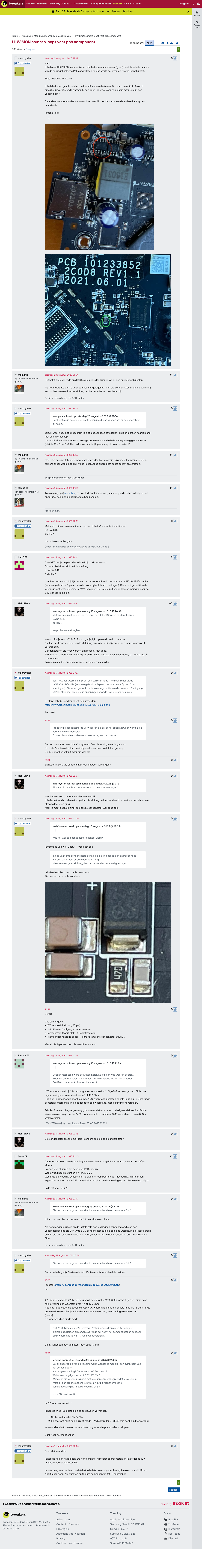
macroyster (24, 58)
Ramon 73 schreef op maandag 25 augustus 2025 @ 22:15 (86, 1284)
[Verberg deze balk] (188, 11)
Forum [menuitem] (117, 3)
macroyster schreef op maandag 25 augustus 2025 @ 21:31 (87, 783)
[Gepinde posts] (177, 42)
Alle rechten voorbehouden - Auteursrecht (26, 1525)
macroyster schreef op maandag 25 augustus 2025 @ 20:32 (87, 611)
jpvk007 (22, 557)
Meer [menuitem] (136, 3)
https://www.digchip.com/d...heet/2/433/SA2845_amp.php (77, 704)
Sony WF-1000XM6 (121, 1543)
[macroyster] (19, 71)
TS (156, 42)
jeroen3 (22, 1156)
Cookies (61, 1543)
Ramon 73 (24, 1055)
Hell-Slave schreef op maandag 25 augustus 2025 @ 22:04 (86, 826)
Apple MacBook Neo (122, 1519)
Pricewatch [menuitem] (81, 3)
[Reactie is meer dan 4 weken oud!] (47, 720)
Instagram (174, 1528)
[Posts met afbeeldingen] (162, 42)
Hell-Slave (24, 603)
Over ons (74, 1524)
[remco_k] (19, 502)
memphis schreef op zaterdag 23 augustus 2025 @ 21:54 (85, 416)
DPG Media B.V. (42, 1522)
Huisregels (62, 1528)
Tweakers (8, 1522)
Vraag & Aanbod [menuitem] (101, 3)
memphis (23, 374)
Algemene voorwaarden (70, 1533)
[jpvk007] (19, 565)
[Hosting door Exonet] (175, 1504)
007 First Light (119, 1538)
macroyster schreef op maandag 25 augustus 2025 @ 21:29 (87, 1063)
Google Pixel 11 (119, 1528)
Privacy (60, 1538)
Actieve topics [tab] (197, 26)
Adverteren (63, 1519)
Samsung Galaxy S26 (123, 1533)
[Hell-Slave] (19, 611)
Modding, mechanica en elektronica (52, 35)
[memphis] (19, 389)
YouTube (173, 1524)
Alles (149, 42)
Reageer (30, 49)
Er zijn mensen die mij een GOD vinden (64, 398)
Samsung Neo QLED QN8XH (127, 1524)
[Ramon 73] (19, 1063)
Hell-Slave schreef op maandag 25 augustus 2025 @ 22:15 (86, 1206)
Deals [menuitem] (127, 3)
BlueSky (173, 1519)
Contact (61, 1524)
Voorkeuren (76, 1543)
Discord (173, 1538)
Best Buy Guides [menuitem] (59, 3)
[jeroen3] (19, 1164)
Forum (15, 35)
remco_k (23, 487)
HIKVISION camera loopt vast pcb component (97, 35)
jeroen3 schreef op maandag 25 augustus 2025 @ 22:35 (85, 1360)
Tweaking (26, 35)
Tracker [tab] (197, 16)
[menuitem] (184, 4)
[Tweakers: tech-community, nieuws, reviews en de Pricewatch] (12, 4)
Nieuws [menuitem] (30, 3)
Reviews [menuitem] (42, 3)
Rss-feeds (174, 1533)
